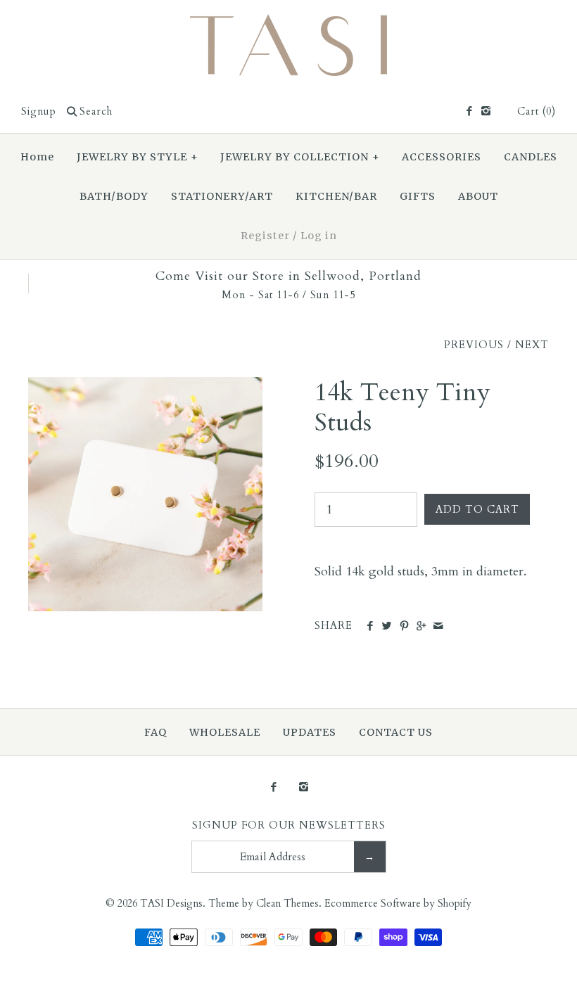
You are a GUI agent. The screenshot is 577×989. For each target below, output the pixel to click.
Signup (38, 111)
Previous (474, 345)
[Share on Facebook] (369, 627)
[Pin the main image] (404, 627)
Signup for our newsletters (289, 825)
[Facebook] (468, 112)
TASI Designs (171, 903)
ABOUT (478, 196)
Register (265, 235)
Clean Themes (287, 903)
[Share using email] (438, 627)
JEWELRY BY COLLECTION (300, 157)
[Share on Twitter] (386, 627)
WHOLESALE (224, 732)
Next (532, 345)
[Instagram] (486, 112)
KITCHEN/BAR (336, 196)
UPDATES (309, 732)
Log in (318, 235)
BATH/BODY (114, 196)
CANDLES (530, 157)
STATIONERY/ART (222, 196)
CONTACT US (396, 732)
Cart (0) (536, 111)
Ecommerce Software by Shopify (397, 903)
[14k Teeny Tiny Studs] (145, 386)
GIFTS (418, 196)
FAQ (155, 732)
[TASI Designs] (288, 23)
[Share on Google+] (421, 627)
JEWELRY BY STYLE (137, 157)
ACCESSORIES (441, 157)
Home (37, 157)
